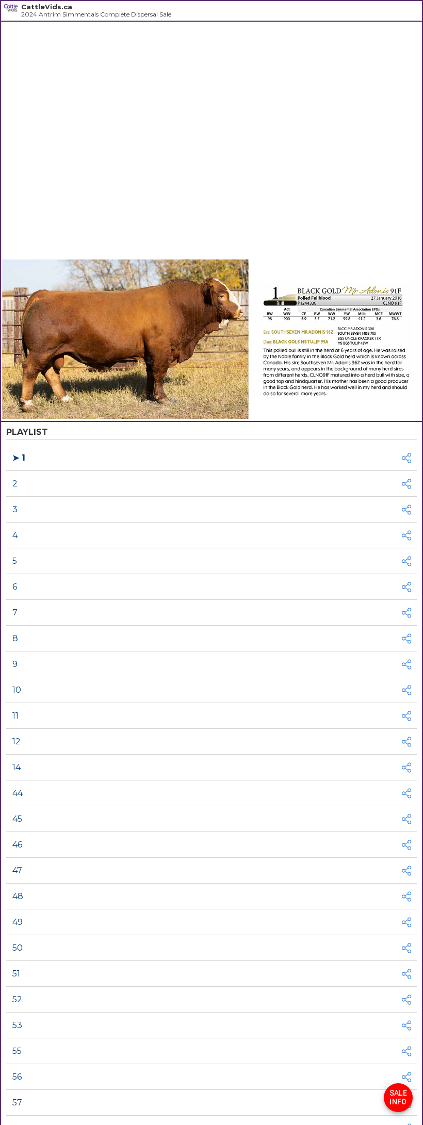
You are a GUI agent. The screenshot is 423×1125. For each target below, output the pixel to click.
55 (17, 1051)
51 (16, 974)
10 (16, 690)
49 (17, 922)
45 (17, 819)
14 (16, 767)
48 (17, 896)
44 (17, 793)
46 (17, 845)
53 (17, 1025)
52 (17, 999)
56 (17, 1077)
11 (15, 716)
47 (17, 870)
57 (17, 1102)
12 (16, 741)
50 (17, 948)
